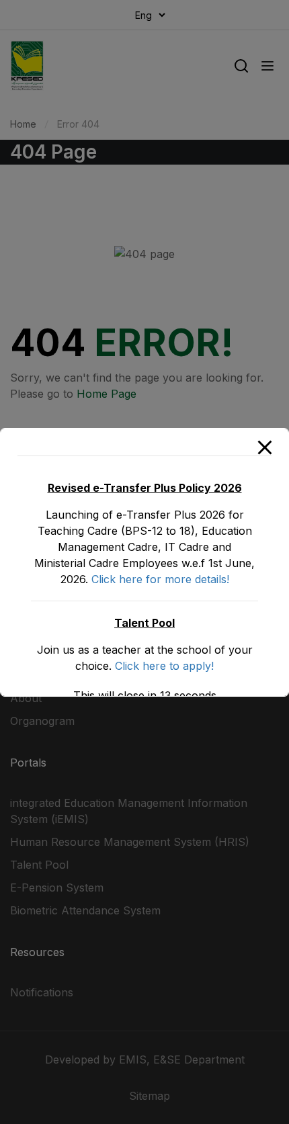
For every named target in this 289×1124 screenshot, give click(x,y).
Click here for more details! (160, 579)
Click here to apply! (164, 666)
